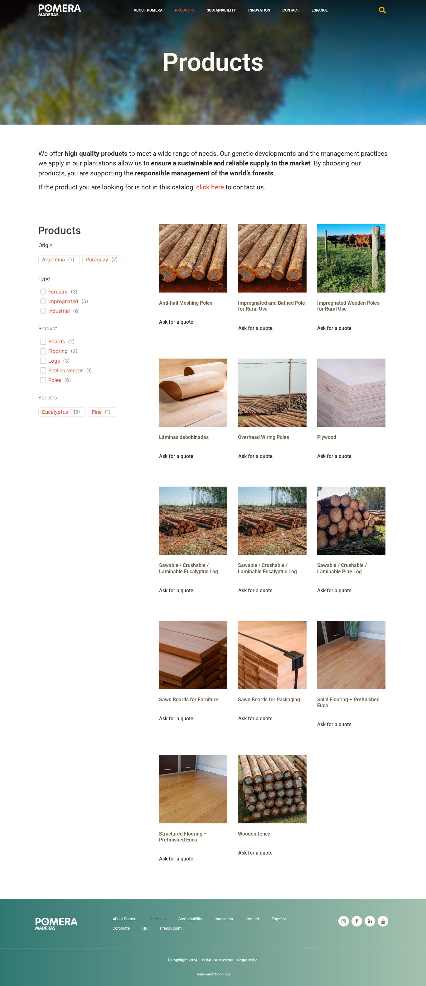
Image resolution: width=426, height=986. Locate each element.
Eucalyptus (55, 412)
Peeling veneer (65, 370)
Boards (56, 341)
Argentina (53, 259)
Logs (54, 361)
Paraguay (97, 259)
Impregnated (63, 301)
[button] (382, 10)
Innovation (259, 10)
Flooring (58, 351)
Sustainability (221, 10)
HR (145, 928)
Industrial (59, 311)
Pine (97, 412)
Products (184, 10)
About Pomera (148, 10)
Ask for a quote (177, 322)
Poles (54, 380)
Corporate (121, 928)
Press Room (171, 928)
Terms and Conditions (213, 974)
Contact (291, 10)
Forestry (58, 291)
